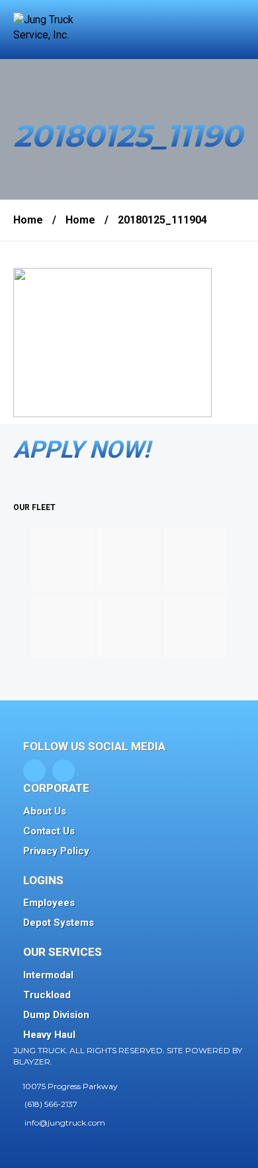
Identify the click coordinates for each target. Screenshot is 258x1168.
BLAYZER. (32, 1062)
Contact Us (49, 831)
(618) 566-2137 (50, 1104)
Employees (49, 903)
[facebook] (34, 770)
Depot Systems (58, 923)
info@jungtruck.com (64, 1123)
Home (28, 220)
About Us (44, 811)
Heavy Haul (49, 1035)
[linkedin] (63, 770)
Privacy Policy (56, 851)
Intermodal (48, 975)
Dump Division (56, 1015)
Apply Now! (81, 450)
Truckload (47, 995)
